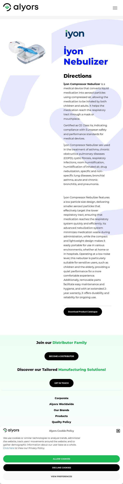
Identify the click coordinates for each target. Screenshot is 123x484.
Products (61, 416)
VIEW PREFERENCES (61, 476)
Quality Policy (61, 422)
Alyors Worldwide (61, 404)
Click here (8, 448)
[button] (118, 430)
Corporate (61, 398)
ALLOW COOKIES (61, 459)
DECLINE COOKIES (61, 467)
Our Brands (61, 410)
